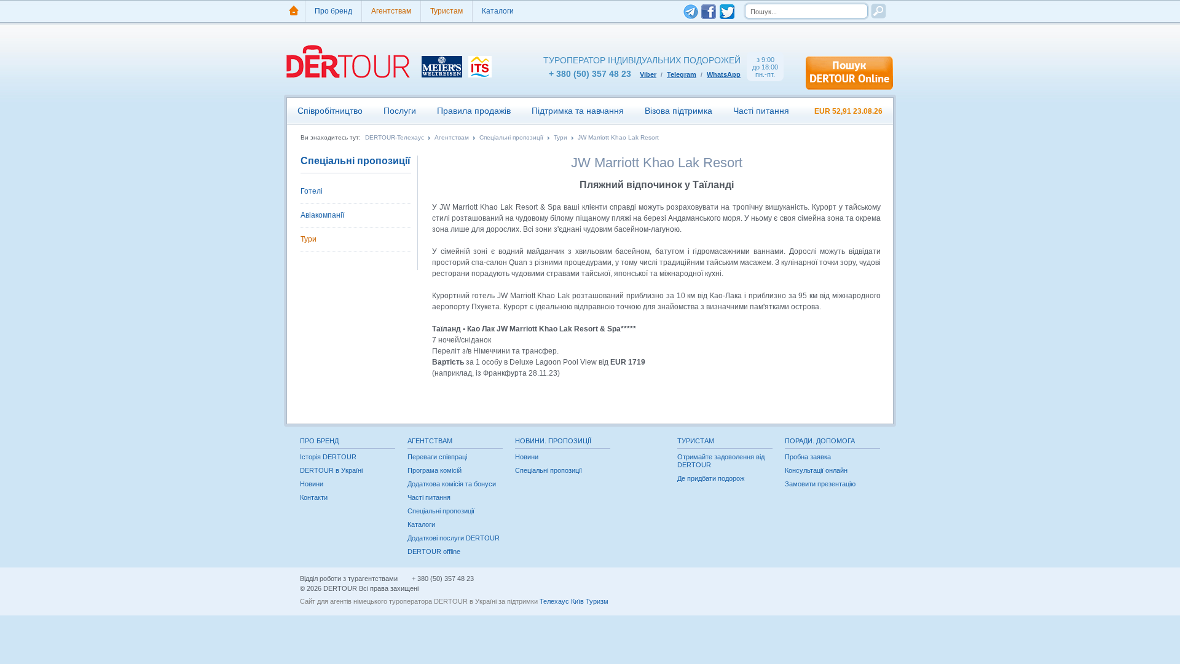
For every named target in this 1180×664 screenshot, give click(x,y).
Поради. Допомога (820, 441)
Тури (560, 138)
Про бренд (333, 11)
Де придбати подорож (710, 478)
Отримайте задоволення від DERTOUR (721, 460)
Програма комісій (434, 470)
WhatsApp (724, 74)
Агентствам (391, 11)
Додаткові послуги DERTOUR (453, 538)
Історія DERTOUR (328, 456)
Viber (648, 74)
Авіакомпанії (322, 215)
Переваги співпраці (437, 456)
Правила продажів (474, 111)
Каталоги (498, 11)
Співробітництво (330, 111)
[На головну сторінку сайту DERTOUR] (294, 11)
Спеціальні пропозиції (511, 138)
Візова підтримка (678, 111)
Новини (311, 484)
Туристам (446, 11)
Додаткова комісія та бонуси (451, 484)
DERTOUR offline (433, 551)
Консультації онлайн (816, 470)
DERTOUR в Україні (331, 470)
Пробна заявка (808, 456)
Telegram (681, 74)
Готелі (312, 191)
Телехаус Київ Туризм (574, 601)
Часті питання (761, 111)
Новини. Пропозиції (553, 441)
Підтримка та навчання (578, 111)
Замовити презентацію (820, 484)
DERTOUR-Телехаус (394, 138)
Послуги (400, 111)
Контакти (314, 497)
